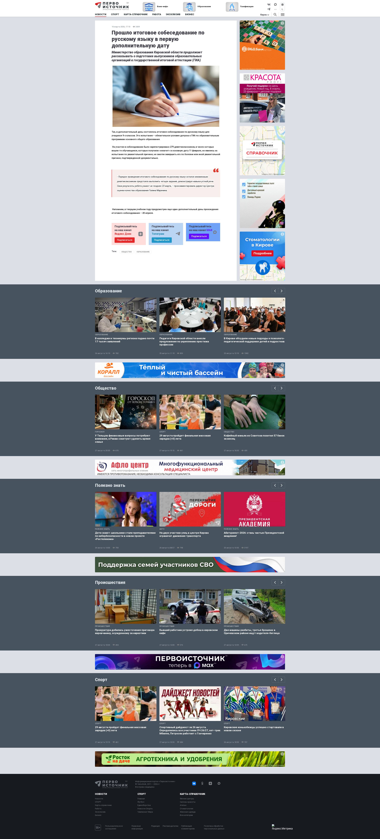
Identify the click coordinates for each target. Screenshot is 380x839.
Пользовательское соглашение (114, 827)
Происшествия (110, 582)
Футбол (140, 802)
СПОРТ (98, 802)
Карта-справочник (103, 805)
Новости (101, 794)
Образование (143, 252)
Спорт (101, 679)
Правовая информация (137, 827)
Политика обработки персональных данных (214, 827)
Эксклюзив (100, 812)
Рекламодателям (170, 826)
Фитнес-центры (187, 799)
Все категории (186, 815)
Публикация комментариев (188, 827)
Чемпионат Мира (145, 812)
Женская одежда (187, 812)
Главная (141, 799)
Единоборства (144, 805)
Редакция (155, 826)
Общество (126, 252)
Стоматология (186, 808)
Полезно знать (110, 485)
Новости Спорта (144, 808)
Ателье (183, 805)
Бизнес (98, 815)
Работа (98, 808)
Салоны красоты (187, 802)
